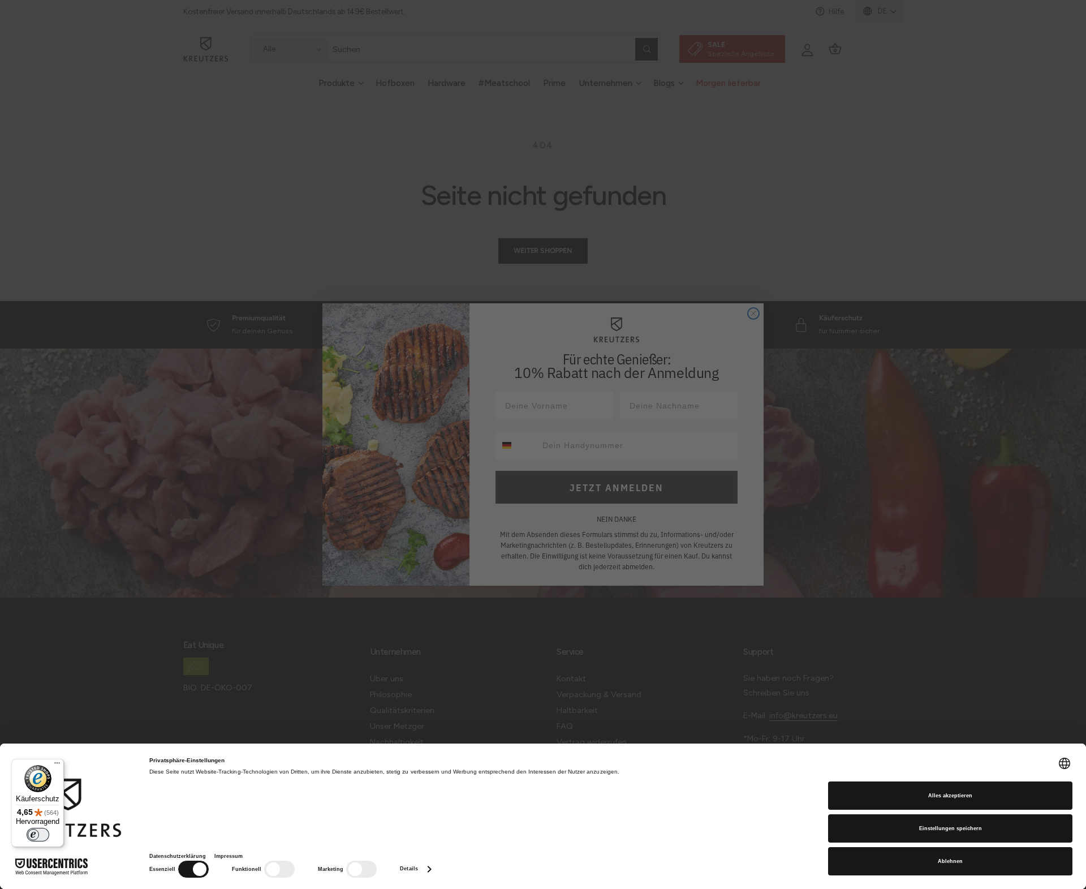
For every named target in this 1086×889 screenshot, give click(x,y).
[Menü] (57, 765)
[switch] (38, 834)
